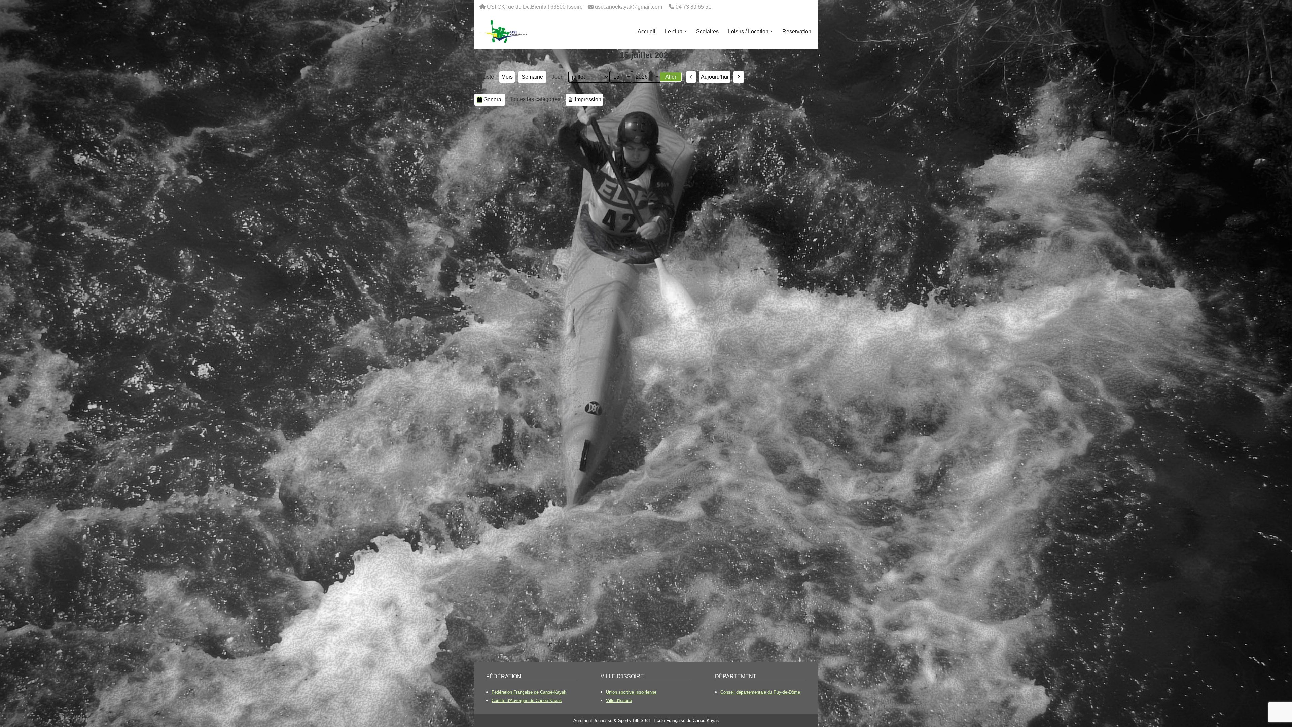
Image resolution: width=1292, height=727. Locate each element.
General (493, 99)
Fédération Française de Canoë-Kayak (529, 692)
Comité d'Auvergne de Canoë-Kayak (527, 700)
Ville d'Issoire (619, 700)
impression (587, 99)
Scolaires (707, 31)
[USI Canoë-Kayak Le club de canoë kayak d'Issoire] (503, 31)
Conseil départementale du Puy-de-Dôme (760, 692)
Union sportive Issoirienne (631, 692)
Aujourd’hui (714, 77)
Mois (507, 77)
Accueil (646, 31)
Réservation (796, 31)
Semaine (532, 77)
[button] (685, 31)
